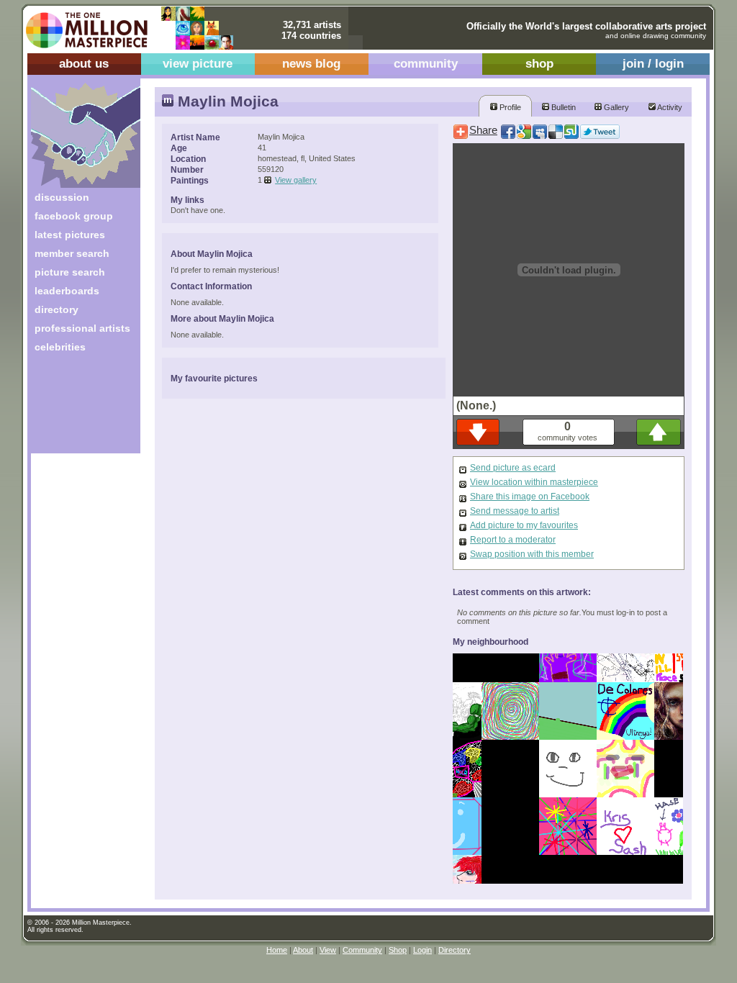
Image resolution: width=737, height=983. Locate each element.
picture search (70, 272)
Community (362, 950)
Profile (509, 107)
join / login (653, 64)
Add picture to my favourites (524, 525)
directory (56, 309)
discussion (62, 197)
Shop (398, 950)
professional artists (82, 328)
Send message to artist (514, 511)
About (303, 950)
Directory (454, 950)
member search (72, 253)
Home (276, 950)
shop (539, 64)
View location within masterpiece (534, 482)
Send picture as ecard (513, 468)
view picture (197, 64)
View (328, 950)
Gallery (615, 107)
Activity (669, 107)
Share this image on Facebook (529, 496)
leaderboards (67, 290)
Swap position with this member (532, 554)
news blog (311, 64)
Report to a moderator (513, 540)
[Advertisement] (76, 408)
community (426, 64)
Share (483, 130)
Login (422, 950)
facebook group (74, 216)
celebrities (60, 347)
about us (84, 64)
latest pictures (70, 234)
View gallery (296, 180)
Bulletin (562, 107)
